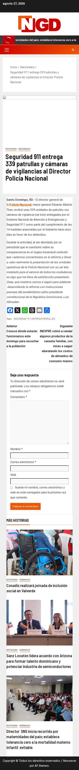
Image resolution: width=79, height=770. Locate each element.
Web (13, 475)
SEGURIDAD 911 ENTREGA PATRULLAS (34, 318)
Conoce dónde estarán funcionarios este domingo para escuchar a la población (22, 336)
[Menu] (6, 49)
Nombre (16, 449)
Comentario (18, 397)
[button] (6, 49)
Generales (24, 580)
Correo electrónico (23, 462)
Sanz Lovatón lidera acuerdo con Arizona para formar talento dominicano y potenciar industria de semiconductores (39, 661)
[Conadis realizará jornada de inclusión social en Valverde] (39, 552)
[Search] (73, 49)
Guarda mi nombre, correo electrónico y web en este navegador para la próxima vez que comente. (38, 492)
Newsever (69, 761)
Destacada (11, 149)
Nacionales (24, 149)
